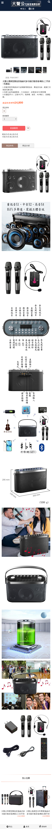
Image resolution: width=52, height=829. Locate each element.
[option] (9, 70)
